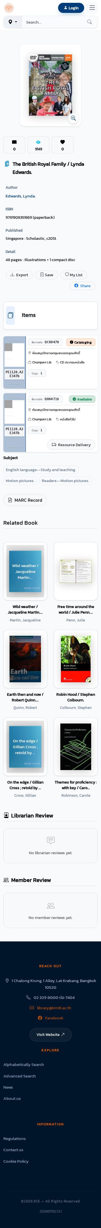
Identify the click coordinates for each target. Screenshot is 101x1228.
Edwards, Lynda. (21, 196)
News (8, 1087)
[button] (10, 8)
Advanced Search (19, 1076)
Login (74, 8)
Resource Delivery (74, 445)
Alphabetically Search (23, 1064)
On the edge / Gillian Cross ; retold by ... (25, 785)
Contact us (13, 1149)
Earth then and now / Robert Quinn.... (25, 697)
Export (21, 275)
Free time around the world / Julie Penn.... (76, 609)
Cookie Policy (16, 1161)
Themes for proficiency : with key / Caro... (76, 785)
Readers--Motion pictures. (65, 481)
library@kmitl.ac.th (53, 1007)
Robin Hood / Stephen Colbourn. (75, 697)
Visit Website (48, 1034)
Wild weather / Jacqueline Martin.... (25, 609)
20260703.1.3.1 (51, 1211)
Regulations (14, 1138)
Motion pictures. (20, 481)
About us (12, 1098)
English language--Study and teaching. (41, 470)
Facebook (53, 1018)
